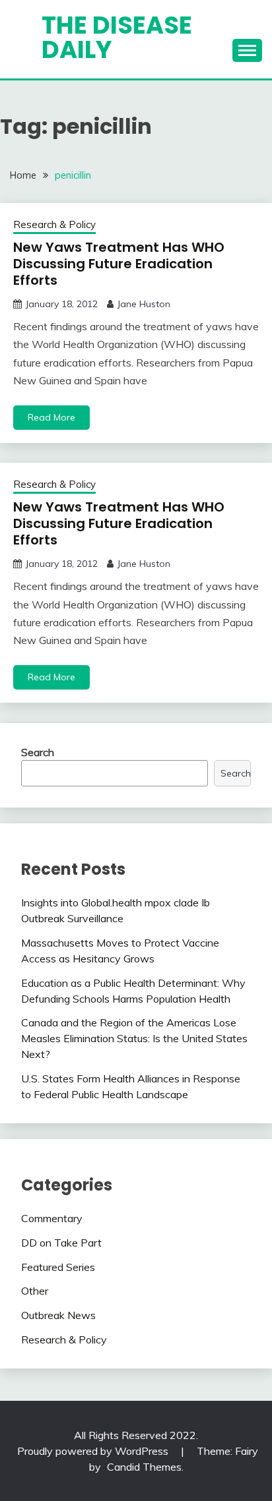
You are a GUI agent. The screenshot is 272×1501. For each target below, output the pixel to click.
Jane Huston (143, 304)
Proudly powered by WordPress (94, 1450)
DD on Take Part (61, 1242)
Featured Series (58, 1267)
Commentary (52, 1218)
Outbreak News (58, 1315)
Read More (51, 417)
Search (37, 752)
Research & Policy (54, 224)
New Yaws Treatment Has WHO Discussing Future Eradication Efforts (118, 263)
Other (34, 1290)
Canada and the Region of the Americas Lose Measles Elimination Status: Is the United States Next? (134, 1038)
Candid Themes (144, 1466)
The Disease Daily (117, 37)
